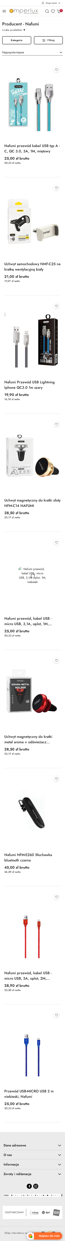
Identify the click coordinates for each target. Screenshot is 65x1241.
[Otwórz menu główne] (4, 11)
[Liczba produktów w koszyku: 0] (59, 11)
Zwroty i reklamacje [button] (17, 1174)
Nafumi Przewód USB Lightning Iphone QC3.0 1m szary (29, 385)
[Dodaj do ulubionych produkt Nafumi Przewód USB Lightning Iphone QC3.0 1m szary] (56, 306)
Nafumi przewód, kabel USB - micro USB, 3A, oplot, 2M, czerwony (27, 975)
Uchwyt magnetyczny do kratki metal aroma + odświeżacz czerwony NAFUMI (28, 739)
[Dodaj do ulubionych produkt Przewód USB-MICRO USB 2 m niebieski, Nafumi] (56, 1015)
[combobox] (32, 52)
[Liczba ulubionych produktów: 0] (53, 11)
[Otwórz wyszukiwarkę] (47, 11)
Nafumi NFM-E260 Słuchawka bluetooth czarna (28, 857)
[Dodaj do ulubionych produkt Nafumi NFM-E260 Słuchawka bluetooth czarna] (56, 778)
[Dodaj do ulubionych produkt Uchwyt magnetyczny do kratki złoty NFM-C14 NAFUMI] (56, 424)
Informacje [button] (11, 1164)
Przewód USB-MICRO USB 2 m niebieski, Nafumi (29, 1094)
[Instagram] (35, 1186)
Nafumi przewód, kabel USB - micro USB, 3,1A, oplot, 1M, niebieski (27, 621)
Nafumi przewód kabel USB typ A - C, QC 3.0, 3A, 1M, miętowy (32, 148)
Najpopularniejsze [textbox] (13, 52)
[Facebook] (29, 1186)
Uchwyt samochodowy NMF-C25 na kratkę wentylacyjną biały (32, 266)
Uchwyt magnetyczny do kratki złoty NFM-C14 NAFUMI (32, 503)
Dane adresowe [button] (15, 1145)
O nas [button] (8, 1155)
